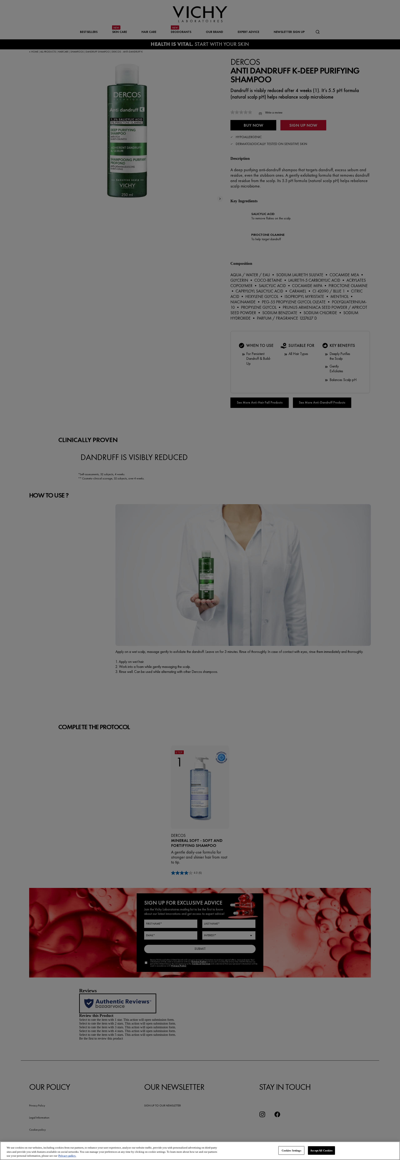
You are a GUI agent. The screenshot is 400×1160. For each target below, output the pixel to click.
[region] (200, 1150)
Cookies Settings (291, 1150)
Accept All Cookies (321, 1150)
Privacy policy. (67, 1155)
